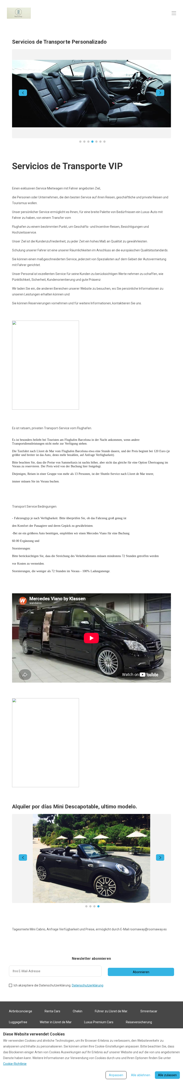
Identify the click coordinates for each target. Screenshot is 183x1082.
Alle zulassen (167, 1075)
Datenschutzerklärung (87, 985)
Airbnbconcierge (20, 1011)
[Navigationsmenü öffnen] (174, 13)
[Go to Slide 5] (96, 141)
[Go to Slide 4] (92, 141)
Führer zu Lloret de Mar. (111, 1011)
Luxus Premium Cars (98, 1022)
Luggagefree (18, 1022)
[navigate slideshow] (23, 92)
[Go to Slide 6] (100, 141)
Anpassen (116, 1075)
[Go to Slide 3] (88, 141)
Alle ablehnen (140, 1075)
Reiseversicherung (139, 1022)
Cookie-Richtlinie (15, 1064)
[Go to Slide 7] (104, 141)
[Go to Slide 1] (80, 141)
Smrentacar (148, 1011)
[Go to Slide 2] (84, 141)
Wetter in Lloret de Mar (56, 1022)
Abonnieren (141, 972)
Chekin (77, 1011)
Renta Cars (52, 1011)
